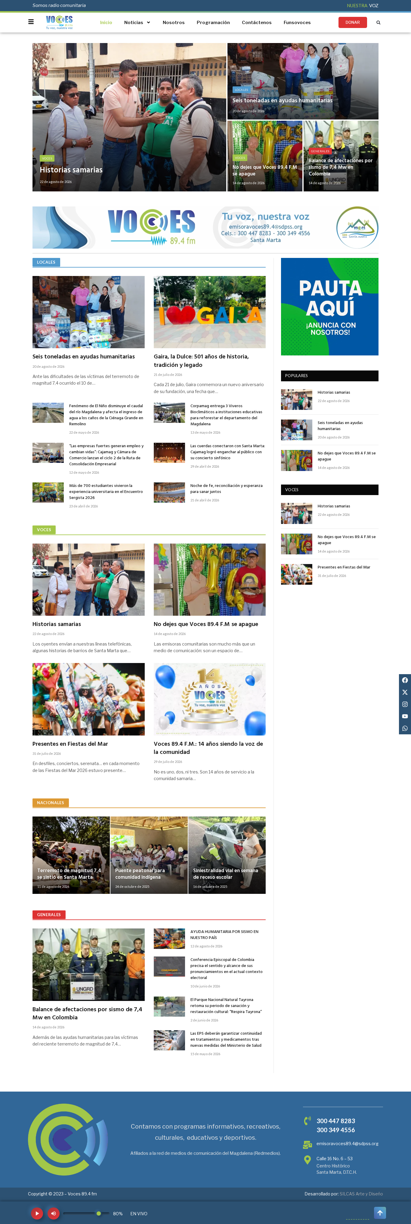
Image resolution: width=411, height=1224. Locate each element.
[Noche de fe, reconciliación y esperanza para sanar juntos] (169, 492)
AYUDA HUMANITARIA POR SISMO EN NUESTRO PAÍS (224, 935)
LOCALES (46, 262)
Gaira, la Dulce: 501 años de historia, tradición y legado (201, 361)
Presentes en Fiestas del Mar (70, 744)
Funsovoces (297, 22)
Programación (213, 22)
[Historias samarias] (129, 117)
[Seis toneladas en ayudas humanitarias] (303, 81)
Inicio (106, 22)
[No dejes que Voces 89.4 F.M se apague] (264, 156)
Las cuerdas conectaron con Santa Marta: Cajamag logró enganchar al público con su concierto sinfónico (227, 452)
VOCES (44, 529)
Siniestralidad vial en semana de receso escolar (225, 874)
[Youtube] (405, 716)
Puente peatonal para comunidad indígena (140, 874)
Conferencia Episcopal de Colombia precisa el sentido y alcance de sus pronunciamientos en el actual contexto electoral (226, 969)
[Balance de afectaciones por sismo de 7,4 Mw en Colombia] (341, 156)
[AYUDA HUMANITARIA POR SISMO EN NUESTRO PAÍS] (169, 938)
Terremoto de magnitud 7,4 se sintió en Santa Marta (69, 874)
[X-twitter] (405, 692)
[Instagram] (405, 704)
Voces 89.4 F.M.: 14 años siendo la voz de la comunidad (208, 748)
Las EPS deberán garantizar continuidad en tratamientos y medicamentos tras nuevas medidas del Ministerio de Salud (226, 1040)
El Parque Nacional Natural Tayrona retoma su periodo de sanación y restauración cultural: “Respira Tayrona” (226, 1006)
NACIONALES (50, 802)
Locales (241, 89)
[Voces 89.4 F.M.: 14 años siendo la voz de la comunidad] (210, 699)
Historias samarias (71, 170)
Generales (320, 151)
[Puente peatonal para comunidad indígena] (149, 855)
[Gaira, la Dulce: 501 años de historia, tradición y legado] (210, 312)
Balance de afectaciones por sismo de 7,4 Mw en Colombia (341, 167)
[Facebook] (405, 680)
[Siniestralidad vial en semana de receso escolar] (227, 855)
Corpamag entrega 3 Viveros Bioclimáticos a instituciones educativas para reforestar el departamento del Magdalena (226, 415)
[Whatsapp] (405, 728)
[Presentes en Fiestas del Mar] (88, 699)
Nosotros (174, 22)
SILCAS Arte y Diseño (361, 1193)
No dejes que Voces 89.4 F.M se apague (265, 171)
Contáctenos (257, 22)
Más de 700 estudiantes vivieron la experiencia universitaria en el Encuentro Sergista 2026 (106, 492)
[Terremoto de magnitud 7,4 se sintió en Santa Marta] (71, 855)
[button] (378, 22)
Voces (47, 158)
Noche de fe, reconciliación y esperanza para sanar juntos (226, 489)
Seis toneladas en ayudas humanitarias (282, 100)
